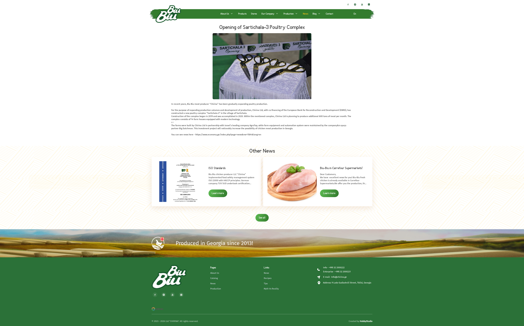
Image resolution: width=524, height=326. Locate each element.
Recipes (267, 278)
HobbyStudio (366, 321)
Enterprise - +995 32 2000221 (337, 271)
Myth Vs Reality (271, 288)
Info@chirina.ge (339, 277)
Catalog (214, 278)
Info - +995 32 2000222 (334, 267)
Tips (266, 283)
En (355, 13)
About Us (214, 273)
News (212, 283)
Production (215, 288)
